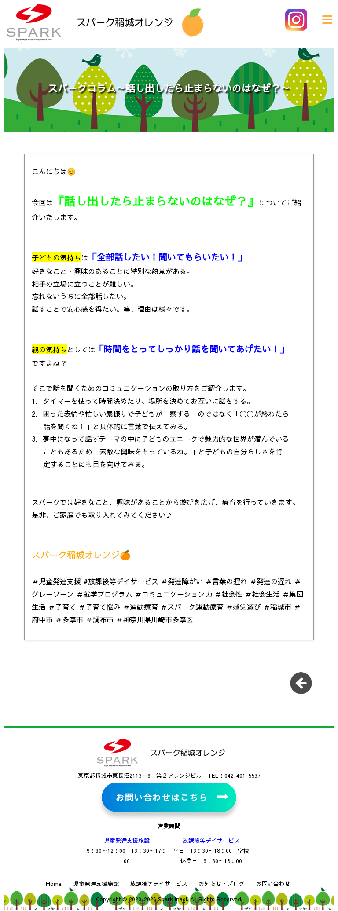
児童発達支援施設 (127, 840)
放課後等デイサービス (211, 840)
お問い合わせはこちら (162, 797)
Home (54, 883)
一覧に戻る (304, 686)
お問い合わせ (273, 883)
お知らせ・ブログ (222, 883)
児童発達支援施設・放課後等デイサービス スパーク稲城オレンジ (88, 22)
